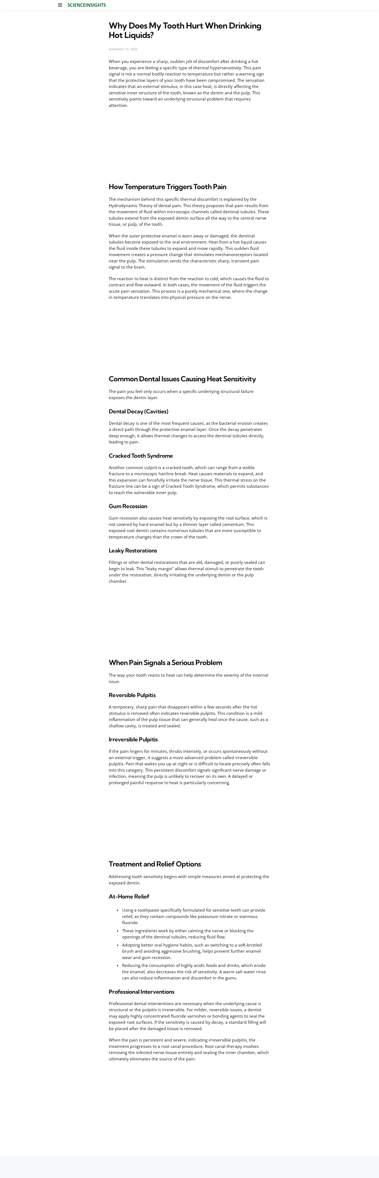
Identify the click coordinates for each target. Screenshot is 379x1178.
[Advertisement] (189, 144)
